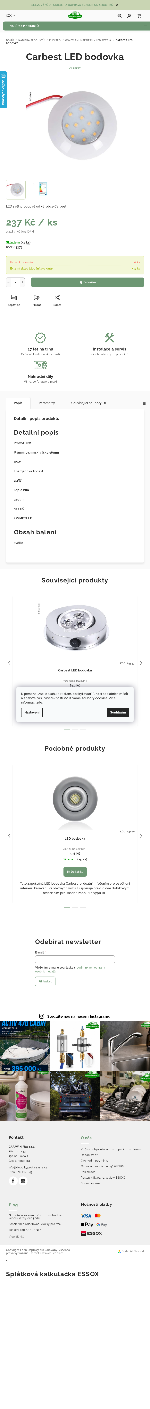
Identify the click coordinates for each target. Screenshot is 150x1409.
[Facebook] (13, 1180)
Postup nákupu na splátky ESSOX (103, 1177)
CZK (9, 15)
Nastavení (31, 712)
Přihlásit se (45, 981)
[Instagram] (23, 1180)
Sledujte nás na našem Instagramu (79, 1016)
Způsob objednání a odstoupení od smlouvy (111, 1149)
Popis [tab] (18, 403)
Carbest (75, 68)
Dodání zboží (90, 1154)
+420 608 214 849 (21, 1172)
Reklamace (88, 1172)
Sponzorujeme (91, 1183)
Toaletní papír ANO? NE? (25, 1229)
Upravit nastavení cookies (46, 1253)
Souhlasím (118, 712)
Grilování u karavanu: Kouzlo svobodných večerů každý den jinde (36, 1216)
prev (9, 663)
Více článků (16, 1236)
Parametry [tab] (47, 403)
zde (39, 702)
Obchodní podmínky (95, 1160)
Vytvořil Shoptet (133, 1251)
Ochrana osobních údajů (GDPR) (102, 1166)
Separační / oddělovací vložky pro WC (35, 1224)
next (141, 663)
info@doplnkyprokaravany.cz (28, 1167)
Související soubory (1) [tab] (88, 403)
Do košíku (89, 282)
